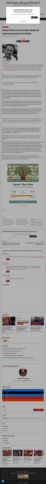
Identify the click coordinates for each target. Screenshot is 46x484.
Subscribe (34, 17)
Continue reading (23, 21)
